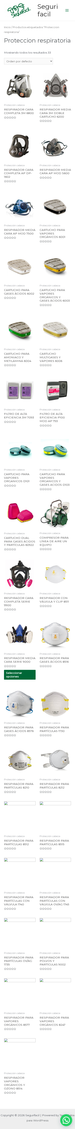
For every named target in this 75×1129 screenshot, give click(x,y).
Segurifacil (47, 10)
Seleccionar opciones (14, 674)
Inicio (7, 27)
